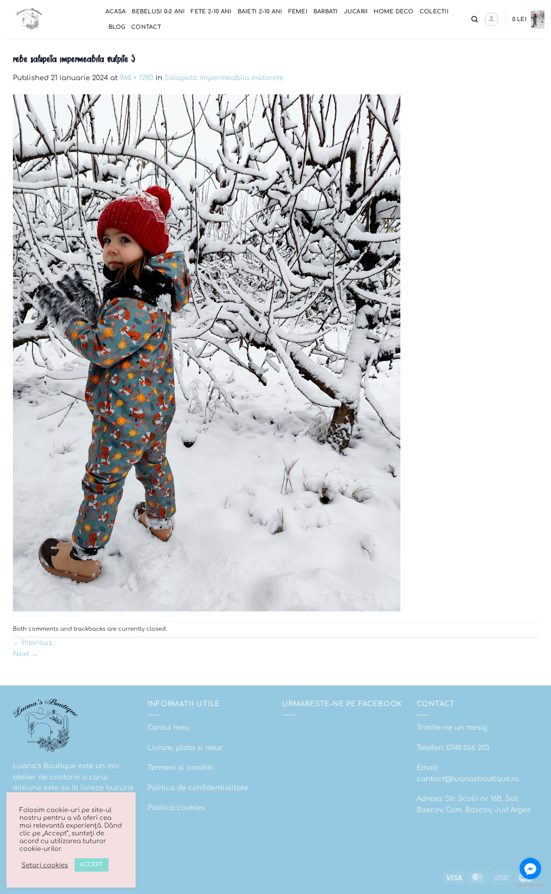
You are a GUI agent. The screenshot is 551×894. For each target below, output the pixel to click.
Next (25, 654)
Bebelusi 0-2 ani (158, 12)
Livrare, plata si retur (185, 748)
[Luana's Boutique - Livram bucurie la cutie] (49, 19)
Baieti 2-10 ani (260, 12)
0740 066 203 (467, 748)
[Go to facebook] (530, 868)
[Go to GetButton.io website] (530, 885)
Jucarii (356, 12)
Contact (146, 27)
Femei (297, 12)
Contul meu (168, 728)
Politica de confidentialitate (198, 788)
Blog (116, 27)
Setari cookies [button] (45, 865)
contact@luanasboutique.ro (468, 779)
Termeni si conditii (181, 768)
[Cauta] (474, 19)
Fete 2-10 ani (211, 12)
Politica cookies (176, 808)
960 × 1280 (136, 78)
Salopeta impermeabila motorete (224, 78)
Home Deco (393, 12)
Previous (33, 643)
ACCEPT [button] (91, 865)
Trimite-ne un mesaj (452, 728)
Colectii (434, 12)
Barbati (325, 12)
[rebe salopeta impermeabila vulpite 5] (206, 352)
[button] (491, 19)
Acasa (115, 12)
